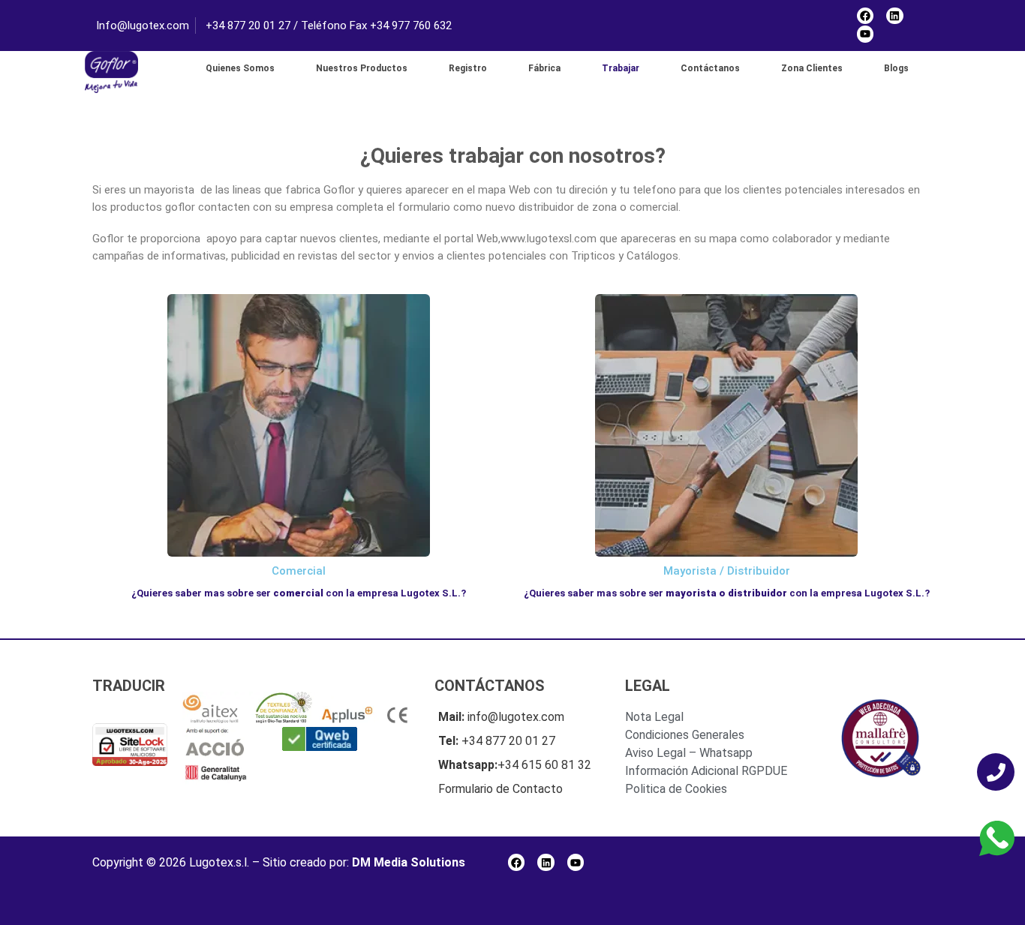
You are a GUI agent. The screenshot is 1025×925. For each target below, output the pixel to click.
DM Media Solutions (408, 862)
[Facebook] (865, 16)
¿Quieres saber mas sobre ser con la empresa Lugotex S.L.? (298, 593)
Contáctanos (710, 68)
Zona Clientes (812, 68)
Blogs (896, 68)
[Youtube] (865, 34)
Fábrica (544, 68)
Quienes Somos (240, 68)
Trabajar (620, 68)
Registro (468, 68)
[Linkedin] (894, 16)
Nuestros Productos (361, 68)
